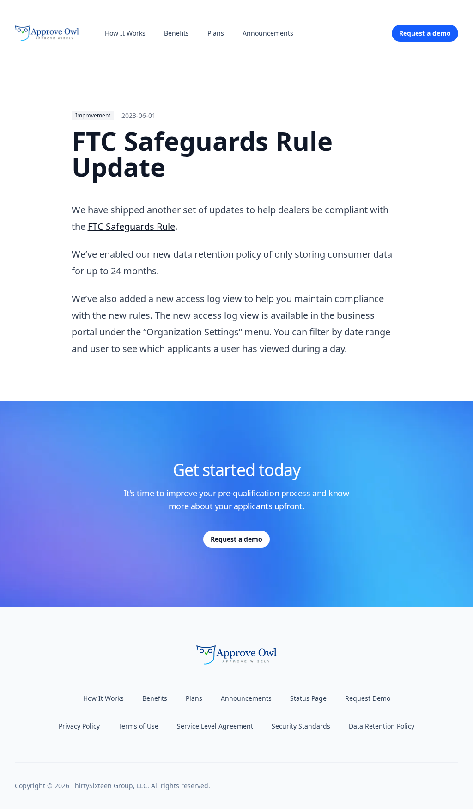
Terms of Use (138, 726)
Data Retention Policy (381, 726)
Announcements (268, 33)
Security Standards (301, 726)
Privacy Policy (79, 726)
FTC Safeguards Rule (131, 226)
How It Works (125, 33)
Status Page (308, 698)
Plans (215, 33)
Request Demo (367, 698)
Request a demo (236, 539)
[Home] (47, 33)
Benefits (176, 33)
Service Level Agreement (215, 726)
